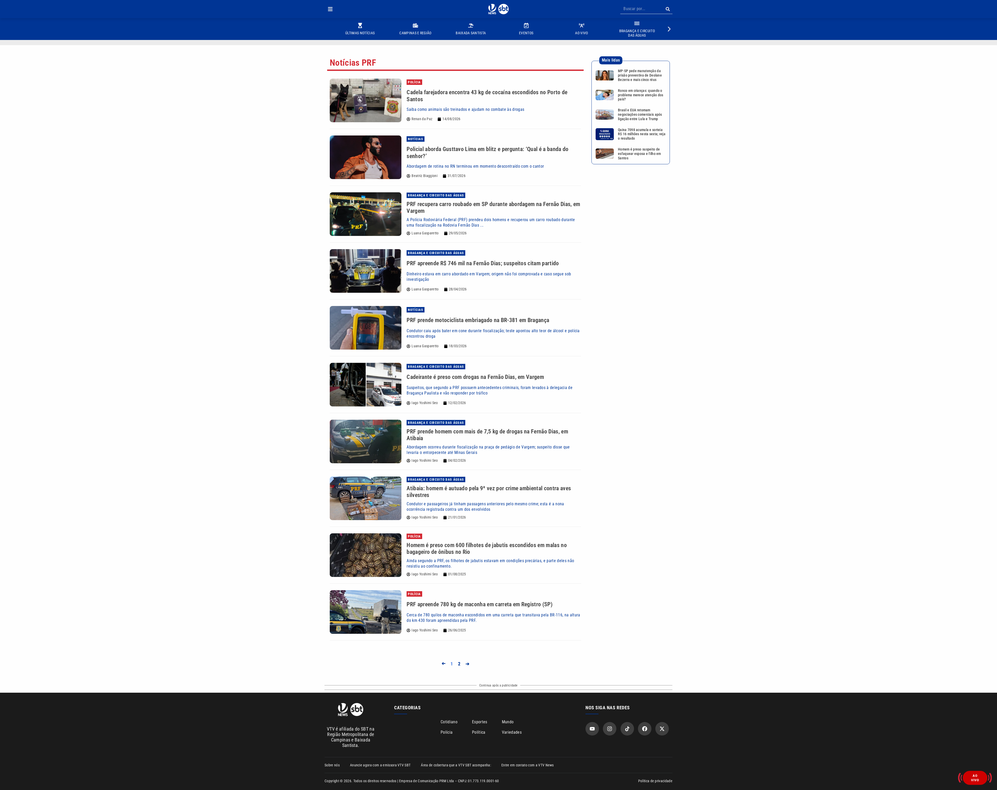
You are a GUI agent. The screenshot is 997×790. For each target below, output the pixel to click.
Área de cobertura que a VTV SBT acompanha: (456, 765)
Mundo (508, 721)
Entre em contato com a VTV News (527, 765)
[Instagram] (609, 728)
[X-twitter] (662, 728)
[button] (330, 9)
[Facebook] (644, 728)
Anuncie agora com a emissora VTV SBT (380, 765)
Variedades (512, 732)
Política (479, 732)
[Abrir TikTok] (627, 728)
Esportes (479, 721)
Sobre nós (332, 765)
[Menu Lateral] (330, 9)
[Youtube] (592, 728)
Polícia (447, 732)
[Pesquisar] (667, 9)
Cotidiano (449, 721)
